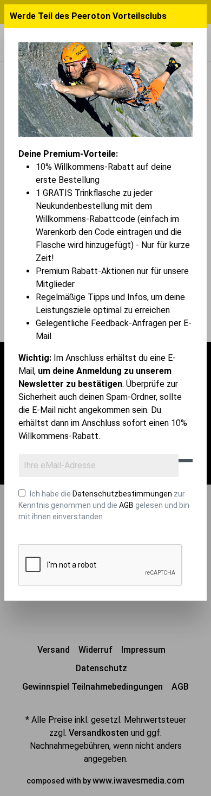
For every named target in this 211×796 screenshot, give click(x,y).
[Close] (197, 16)
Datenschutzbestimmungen (122, 493)
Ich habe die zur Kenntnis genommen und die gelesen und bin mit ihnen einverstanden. (103, 505)
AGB (126, 505)
